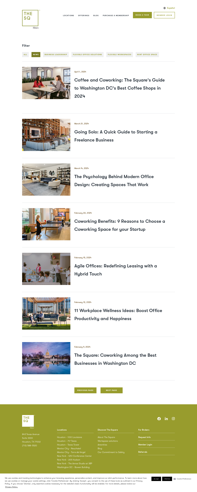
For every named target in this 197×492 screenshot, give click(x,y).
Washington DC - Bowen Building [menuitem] (73, 467)
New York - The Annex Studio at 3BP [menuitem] (74, 463)
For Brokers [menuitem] (143, 430)
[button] (182, 479)
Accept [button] (156, 479)
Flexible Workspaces (119, 55)
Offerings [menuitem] (83, 15)
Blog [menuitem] (96, 15)
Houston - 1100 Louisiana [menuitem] (69, 437)
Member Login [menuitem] (145, 444)
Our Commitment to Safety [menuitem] (111, 452)
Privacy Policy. (11, 487)
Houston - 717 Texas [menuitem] (67, 441)
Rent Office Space (147, 55)
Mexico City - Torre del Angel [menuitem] (71, 452)
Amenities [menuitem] (102, 445)
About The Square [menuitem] (106, 437)
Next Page (111, 390)
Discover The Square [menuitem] (108, 430)
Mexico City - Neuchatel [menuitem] (69, 448)
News (36, 55)
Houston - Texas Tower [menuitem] (68, 445)
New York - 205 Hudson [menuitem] (68, 460)
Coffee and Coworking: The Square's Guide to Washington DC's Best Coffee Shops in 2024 (119, 88)
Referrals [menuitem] (142, 452)
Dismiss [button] (167, 479)
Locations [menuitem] (68, 15)
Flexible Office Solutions (87, 55)
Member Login (164, 15)
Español (171, 8)
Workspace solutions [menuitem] (108, 441)
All (25, 55)
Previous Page (85, 390)
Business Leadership (56, 55)
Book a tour (142, 15)
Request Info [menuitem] (144, 437)
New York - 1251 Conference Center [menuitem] (74, 456)
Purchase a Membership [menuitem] (116, 15)
